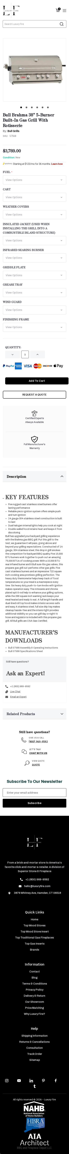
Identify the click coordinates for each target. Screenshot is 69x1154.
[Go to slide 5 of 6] (42, 107)
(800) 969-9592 (38, 741)
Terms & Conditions (34, 983)
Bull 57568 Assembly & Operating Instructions (33, 648)
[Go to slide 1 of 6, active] (21, 107)
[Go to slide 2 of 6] (26, 107)
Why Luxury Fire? (34, 1013)
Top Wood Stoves (34, 925)
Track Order (34, 1053)
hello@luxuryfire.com (37, 886)
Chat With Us (38, 753)
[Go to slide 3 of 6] (32, 107)
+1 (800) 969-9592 (20, 686)
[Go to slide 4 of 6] (37, 107)
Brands (34, 949)
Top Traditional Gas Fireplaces (34, 937)
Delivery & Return (34, 995)
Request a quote (34, 394)
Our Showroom (34, 1001)
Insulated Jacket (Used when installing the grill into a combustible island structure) (29, 228)
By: (11, 131)
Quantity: (13, 347)
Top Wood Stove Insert (34, 931)
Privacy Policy (34, 989)
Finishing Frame (16, 319)
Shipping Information (34, 1035)
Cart (7, 189)
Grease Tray (13, 284)
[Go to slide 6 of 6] (48, 107)
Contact (34, 971)
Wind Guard (12, 302)
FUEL (6, 172)
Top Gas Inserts (35, 943)
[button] (34, 476)
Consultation (34, 1047)
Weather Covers (16, 206)
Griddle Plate (14, 267)
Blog (35, 977)
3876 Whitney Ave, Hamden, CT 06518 (37, 892)
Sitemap (34, 1060)
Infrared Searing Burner (23, 250)
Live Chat (15, 691)
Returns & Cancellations (34, 1041)
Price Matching (34, 1007)
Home (34, 919)
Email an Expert (18, 697)
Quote (36, 764)
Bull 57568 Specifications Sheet (25, 651)
